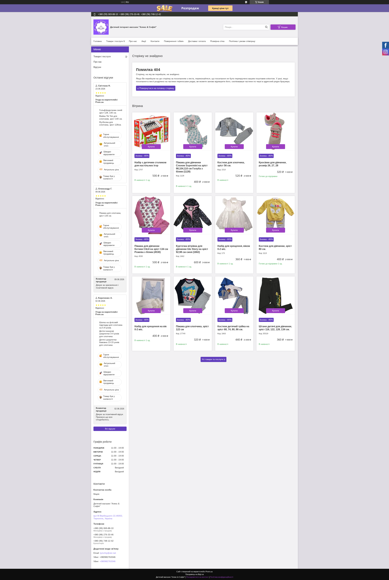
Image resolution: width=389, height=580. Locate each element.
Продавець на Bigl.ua (194, 574)
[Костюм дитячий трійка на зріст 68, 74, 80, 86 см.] (234, 295)
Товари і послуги (114, 41)
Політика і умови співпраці (242, 41)
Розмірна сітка (217, 41)
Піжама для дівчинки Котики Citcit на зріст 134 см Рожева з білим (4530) (151, 249)
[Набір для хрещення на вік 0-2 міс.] (151, 295)
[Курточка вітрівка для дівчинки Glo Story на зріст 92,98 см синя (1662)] (193, 215)
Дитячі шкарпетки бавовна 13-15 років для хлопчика (109, 342)
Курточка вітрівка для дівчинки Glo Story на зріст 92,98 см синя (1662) (192, 249)
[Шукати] (266, 27)
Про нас (133, 41)
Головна (97, 41)
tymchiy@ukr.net (108, 553)
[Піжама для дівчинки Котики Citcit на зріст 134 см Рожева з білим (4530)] (151, 215)
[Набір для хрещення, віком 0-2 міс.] (234, 215)
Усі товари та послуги (212, 359)
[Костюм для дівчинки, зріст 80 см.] (275, 215)
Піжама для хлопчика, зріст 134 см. (110, 214)
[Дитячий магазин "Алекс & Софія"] (101, 27)
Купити (151, 146)
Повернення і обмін (174, 41)
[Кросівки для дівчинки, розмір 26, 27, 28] (275, 131)
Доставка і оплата (197, 41)
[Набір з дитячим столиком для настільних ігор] (151, 131)
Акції (143, 41)
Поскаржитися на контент (197, 577)
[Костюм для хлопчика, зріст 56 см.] (234, 131)
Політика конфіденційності (221, 577)
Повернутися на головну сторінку (156, 88)
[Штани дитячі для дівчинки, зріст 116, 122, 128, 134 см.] (275, 295)
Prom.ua (209, 572)
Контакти (155, 41)
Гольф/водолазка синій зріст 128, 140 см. (110, 111)
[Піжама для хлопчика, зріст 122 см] (193, 295)
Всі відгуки (110, 428)
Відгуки (97, 67)
